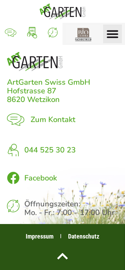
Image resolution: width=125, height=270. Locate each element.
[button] (112, 34)
